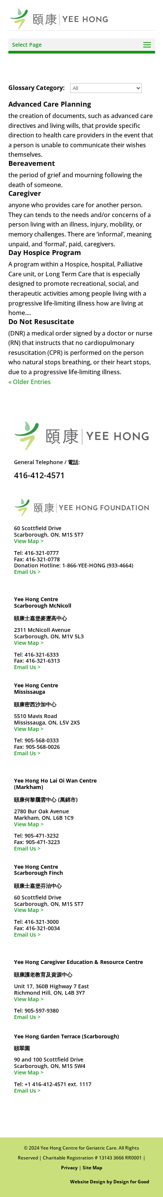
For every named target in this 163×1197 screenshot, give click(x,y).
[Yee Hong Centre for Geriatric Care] (59, 18)
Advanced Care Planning (49, 104)
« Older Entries (29, 382)
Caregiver (24, 193)
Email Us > (27, 571)
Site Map (92, 1167)
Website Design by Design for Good (109, 1181)
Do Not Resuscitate (41, 321)
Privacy (69, 1167)
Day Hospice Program (44, 252)
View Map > (29, 541)
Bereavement (31, 163)
